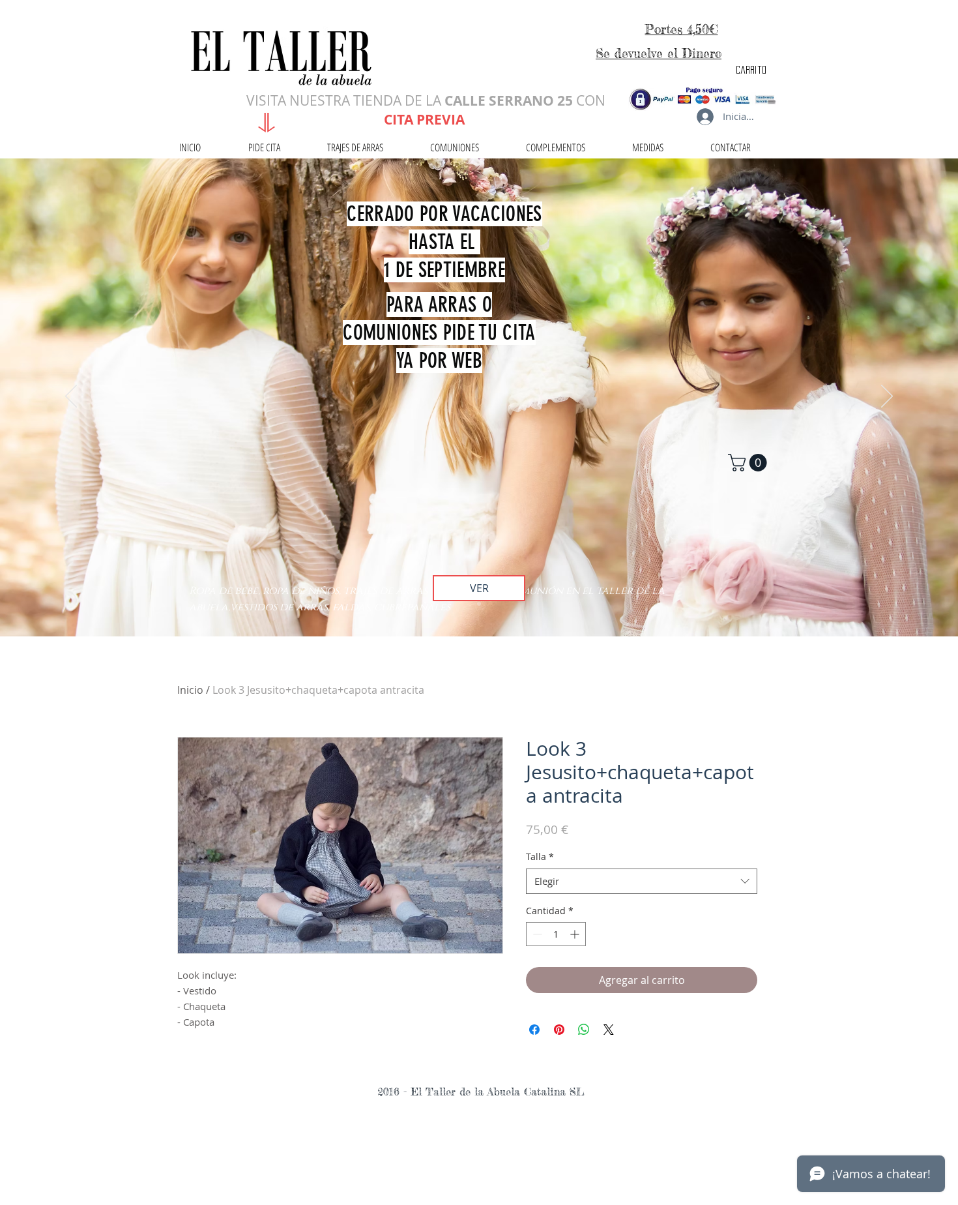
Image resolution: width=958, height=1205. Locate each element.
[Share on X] (609, 1029)
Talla (540, 856)
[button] (749, 462)
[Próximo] (887, 397)
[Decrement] (536, 934)
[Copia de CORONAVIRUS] (479, 604)
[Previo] (71, 397)
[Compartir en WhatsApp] (584, 1029)
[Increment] (576, 934)
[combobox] (641, 881)
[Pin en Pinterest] (559, 1029)
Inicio (190, 690)
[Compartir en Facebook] (534, 1029)
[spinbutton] (556, 934)
